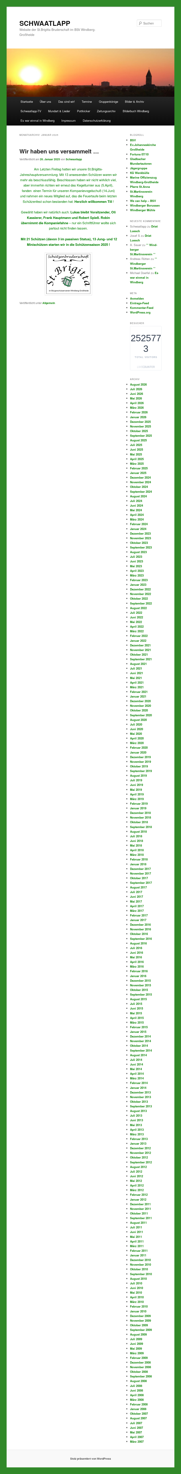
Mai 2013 (136, 1125)
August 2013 (138, 1111)
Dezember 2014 (140, 1036)
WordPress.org (140, 312)
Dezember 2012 (140, 1148)
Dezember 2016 (140, 924)
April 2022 (137, 626)
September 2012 (141, 1162)
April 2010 (137, 1297)
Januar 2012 (138, 1199)
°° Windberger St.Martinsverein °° (143, 263)
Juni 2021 (136, 673)
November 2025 (140, 426)
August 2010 (138, 1278)
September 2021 (141, 659)
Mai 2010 (136, 1292)
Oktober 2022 (139, 598)
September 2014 (141, 1050)
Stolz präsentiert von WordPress (90, 1459)
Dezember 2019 (140, 757)
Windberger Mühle (142, 210)
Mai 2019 (136, 789)
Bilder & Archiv (134, 101)
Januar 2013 (138, 1143)
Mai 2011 (136, 1237)
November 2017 (140, 873)
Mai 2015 (136, 1013)
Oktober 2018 (139, 822)
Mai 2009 (136, 1348)
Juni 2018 (136, 841)
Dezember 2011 (140, 1204)
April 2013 (137, 1129)
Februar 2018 (139, 859)
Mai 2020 (136, 733)
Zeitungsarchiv (106, 111)
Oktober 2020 (139, 710)
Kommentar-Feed (141, 308)
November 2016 (140, 929)
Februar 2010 (139, 1306)
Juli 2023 (136, 556)
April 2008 (137, 1395)
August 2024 (138, 496)
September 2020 (141, 715)
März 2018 (137, 855)
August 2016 (138, 943)
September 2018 (141, 827)
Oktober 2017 (139, 878)
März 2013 (137, 1134)
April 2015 (137, 1018)
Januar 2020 (138, 752)
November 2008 (140, 1367)
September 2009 (141, 1330)
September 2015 (141, 994)
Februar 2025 (139, 468)
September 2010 (141, 1274)
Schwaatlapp (74, 159)
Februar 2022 (139, 636)
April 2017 (137, 906)
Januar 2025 (138, 473)
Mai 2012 (136, 1181)
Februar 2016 (139, 971)
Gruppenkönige (108, 101)
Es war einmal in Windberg (38, 120)
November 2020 (140, 705)
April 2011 (137, 1241)
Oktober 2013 (139, 1101)
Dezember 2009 (140, 1316)
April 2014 (137, 1073)
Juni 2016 (136, 952)
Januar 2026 (138, 417)
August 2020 (138, 720)
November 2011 (140, 1209)
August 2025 (138, 440)
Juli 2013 (136, 1115)
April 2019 (137, 794)
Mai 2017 (136, 901)
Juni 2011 (136, 1232)
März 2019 (137, 799)
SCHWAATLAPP (44, 23)
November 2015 (140, 985)
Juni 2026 (136, 394)
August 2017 (138, 887)
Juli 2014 (136, 1060)
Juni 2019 (136, 785)
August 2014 (138, 1055)
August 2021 (138, 664)
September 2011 (141, 1218)
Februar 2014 (139, 1083)
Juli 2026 (136, 389)
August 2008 (138, 1381)
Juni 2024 (136, 505)
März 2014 (137, 1078)
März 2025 (137, 463)
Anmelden (137, 298)
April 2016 (137, 962)
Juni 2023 (136, 561)
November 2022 (140, 594)
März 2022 (137, 631)
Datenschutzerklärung (97, 120)
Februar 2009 (139, 1358)
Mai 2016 (136, 957)
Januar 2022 (138, 640)
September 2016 (141, 939)
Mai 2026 (136, 398)
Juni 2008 (136, 1390)
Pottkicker (83, 111)
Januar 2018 (138, 864)
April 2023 (137, 571)
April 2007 (137, 1437)
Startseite (27, 101)
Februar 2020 (139, 747)
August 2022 (138, 608)
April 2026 (137, 403)
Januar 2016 (138, 976)
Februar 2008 (139, 1404)
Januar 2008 (138, 1409)
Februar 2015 (139, 1027)
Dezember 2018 (140, 813)
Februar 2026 (139, 412)
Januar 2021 (138, 696)
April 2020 (137, 738)
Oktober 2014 (139, 1045)
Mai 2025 (136, 454)
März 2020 (137, 743)
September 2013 (141, 1106)
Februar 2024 (139, 524)
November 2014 (140, 1041)
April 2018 (137, 850)
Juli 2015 (136, 1004)
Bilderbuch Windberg (136, 111)
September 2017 (141, 883)
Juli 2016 (136, 948)
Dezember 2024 (140, 477)
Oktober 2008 (139, 1372)
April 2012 (137, 1185)
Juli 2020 (136, 724)
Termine (87, 101)
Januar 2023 (138, 584)
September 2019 (141, 771)
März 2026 (137, 407)
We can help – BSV (143, 201)
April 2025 (137, 459)
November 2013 (140, 1097)
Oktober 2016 (139, 934)
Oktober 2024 (139, 487)
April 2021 (137, 682)
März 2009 (137, 1353)
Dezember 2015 (140, 980)
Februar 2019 (139, 803)
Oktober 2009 (139, 1325)
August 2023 (138, 552)
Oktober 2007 (139, 1413)
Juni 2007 (136, 1427)
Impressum (68, 120)
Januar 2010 (138, 1311)
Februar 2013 (139, 1139)
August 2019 (138, 775)
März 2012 (137, 1190)
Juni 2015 (136, 1008)
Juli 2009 (136, 1339)
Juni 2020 (136, 729)
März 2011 (137, 1246)
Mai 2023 (136, 566)
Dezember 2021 (140, 645)
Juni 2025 (136, 449)
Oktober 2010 (139, 1269)
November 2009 (140, 1320)
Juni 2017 (136, 896)
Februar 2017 (139, 915)
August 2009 (138, 1334)
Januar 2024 (138, 529)
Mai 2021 (136, 678)
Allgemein (48, 303)
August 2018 (138, 831)
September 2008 (141, 1376)
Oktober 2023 (139, 543)
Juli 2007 (136, 1423)
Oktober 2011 (139, 1213)
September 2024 (141, 491)
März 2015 (137, 1022)
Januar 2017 (138, 920)
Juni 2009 (136, 1344)
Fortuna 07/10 (139, 154)
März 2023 (137, 575)
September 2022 (141, 603)
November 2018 (140, 817)
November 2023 (140, 538)
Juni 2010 (136, 1288)
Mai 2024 (136, 510)
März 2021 (137, 687)
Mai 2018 (136, 845)
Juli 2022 (136, 612)
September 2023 (141, 547)
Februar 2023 (139, 580)
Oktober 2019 (139, 766)
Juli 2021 (136, 668)
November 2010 (140, 1264)
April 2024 (137, 515)
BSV (133, 140)
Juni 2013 (136, 1120)
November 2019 (140, 761)
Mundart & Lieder (59, 111)
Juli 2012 (136, 1171)
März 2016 (137, 966)
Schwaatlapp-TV (31, 111)
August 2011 (138, 1222)
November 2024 (140, 482)
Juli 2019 (136, 780)
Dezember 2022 (140, 589)
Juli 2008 (136, 1386)
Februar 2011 (139, 1250)
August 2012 (138, 1167)
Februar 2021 (139, 692)
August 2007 (138, 1418)
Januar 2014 (138, 1088)
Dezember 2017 (140, 869)
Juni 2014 (136, 1064)
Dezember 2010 (140, 1260)
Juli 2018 (136, 836)
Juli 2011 (136, 1227)
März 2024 (137, 519)
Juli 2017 (136, 892)
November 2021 (140, 650)
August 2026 (138, 384)
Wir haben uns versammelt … (59, 151)
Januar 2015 (138, 1032)
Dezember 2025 (140, 422)
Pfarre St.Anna (140, 187)
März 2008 (137, 1400)
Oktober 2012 (139, 1157)
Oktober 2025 (139, 431)
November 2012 (140, 1153)
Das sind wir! (66, 101)
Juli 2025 (136, 445)
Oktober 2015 (139, 990)
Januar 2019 (138, 808)
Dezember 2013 (140, 1092)
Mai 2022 (136, 622)
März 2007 (137, 1441)
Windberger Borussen (145, 205)
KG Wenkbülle (139, 173)
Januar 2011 (138, 1255)
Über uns (45, 101)
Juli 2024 (136, 501)
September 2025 (141, 435)
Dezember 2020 (140, 701)
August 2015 (138, 999)
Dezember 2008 (140, 1362)
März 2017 (137, 911)
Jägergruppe (138, 168)
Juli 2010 (136, 1283)
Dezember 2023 (140, 533)
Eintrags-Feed (139, 303)
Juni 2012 (136, 1176)
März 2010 (137, 1302)
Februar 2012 (139, 1194)
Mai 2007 (136, 1432)
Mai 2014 (136, 1069)
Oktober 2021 (139, 654)
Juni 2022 (136, 617)
